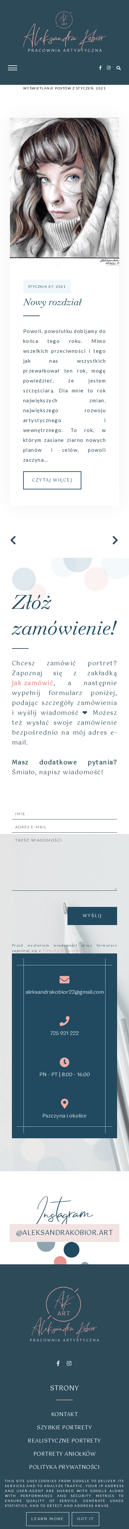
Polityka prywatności (64, 1467)
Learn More (47, 1519)
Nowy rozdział (52, 302)
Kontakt (64, 1414)
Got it (85, 1519)
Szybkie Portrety (64, 1427)
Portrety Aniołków (64, 1454)
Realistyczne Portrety (64, 1441)
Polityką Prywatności (65, 950)
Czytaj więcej (52, 480)
